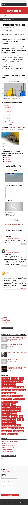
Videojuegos (4, 319)
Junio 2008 (7, 117)
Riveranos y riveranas (13, 428)
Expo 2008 (13, 405)
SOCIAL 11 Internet (6, 471)
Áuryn (8, 434)
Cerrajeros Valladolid (7, 451)
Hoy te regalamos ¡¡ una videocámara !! (14, 224)
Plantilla (19, 419)
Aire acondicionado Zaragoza (9, 445)
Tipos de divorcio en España (13, 360)
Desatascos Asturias (6, 449)
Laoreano (21, 416)
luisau (7, 272)
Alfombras (4, 384)
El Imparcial (22, 399)
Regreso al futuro (12, 422)
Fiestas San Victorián (7, 408)
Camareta (8, 390)
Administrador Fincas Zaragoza (9, 447)
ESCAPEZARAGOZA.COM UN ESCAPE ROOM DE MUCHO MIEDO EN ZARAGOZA (16, 368)
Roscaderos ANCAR (14, 221)
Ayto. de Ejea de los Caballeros (9, 387)
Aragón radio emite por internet (13, 185)
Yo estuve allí (20, 431)
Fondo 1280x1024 (9, 157)
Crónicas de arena (19, 396)
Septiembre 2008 (9, 123)
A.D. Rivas (21, 378)
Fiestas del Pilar (5, 410)
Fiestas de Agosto (17, 408)
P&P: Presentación (10, 215)
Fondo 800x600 (8, 161)
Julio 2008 (7, 119)
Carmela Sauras (15, 390)
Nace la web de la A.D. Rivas (13, 36)
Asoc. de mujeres (12, 384)
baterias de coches (6, 322)
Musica (8, 419)
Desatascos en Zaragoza (8, 443)
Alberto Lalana (19, 381)
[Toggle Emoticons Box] (2, 312)
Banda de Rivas (20, 387)
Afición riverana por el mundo (8, 381)
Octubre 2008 (8, 125)
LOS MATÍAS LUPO (6, 416)
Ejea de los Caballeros (7, 399)
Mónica (8, 250)
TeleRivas (4, 431)
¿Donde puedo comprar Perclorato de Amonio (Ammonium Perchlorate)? (16, 338)
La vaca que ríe (14, 416)
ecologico (4, 317)
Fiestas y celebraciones (15, 410)
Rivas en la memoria (6, 425)
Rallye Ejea (4, 422)
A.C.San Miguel (14, 378)
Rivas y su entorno (16, 425)
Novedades (6, 19)
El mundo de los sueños (12, 402)
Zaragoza (4, 434)
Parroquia (14, 419)
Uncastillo (9, 431)
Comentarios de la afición (8, 396)
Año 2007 (7, 105)
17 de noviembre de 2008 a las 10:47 (12, 252)
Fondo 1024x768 (9, 159)
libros (2, 324)
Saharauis (21, 428)
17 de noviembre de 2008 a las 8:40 (12, 238)
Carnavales (22, 390)
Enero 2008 (7, 107)
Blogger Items (21, 502)
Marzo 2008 (7, 111)
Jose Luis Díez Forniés (12, 413)
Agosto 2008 (7, 121)
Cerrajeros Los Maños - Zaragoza (10, 441)
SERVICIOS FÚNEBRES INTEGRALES (15, 345)
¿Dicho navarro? (9, 200)
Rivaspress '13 (14, 10)
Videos (14, 431)
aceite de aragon (5, 320)
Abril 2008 (7, 113)
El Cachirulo (15, 399)
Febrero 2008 (8, 109)
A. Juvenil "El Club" (6, 378)
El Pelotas (4, 402)
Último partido (14, 434)
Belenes (3, 390)
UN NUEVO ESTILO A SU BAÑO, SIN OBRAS (16, 352)
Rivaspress (7, 27)
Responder (23, 243)
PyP (23, 419)
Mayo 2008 (7, 115)
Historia (4, 413)
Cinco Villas (4, 393)
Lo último (4, 419)
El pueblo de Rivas (6, 405)
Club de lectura (11, 393)
